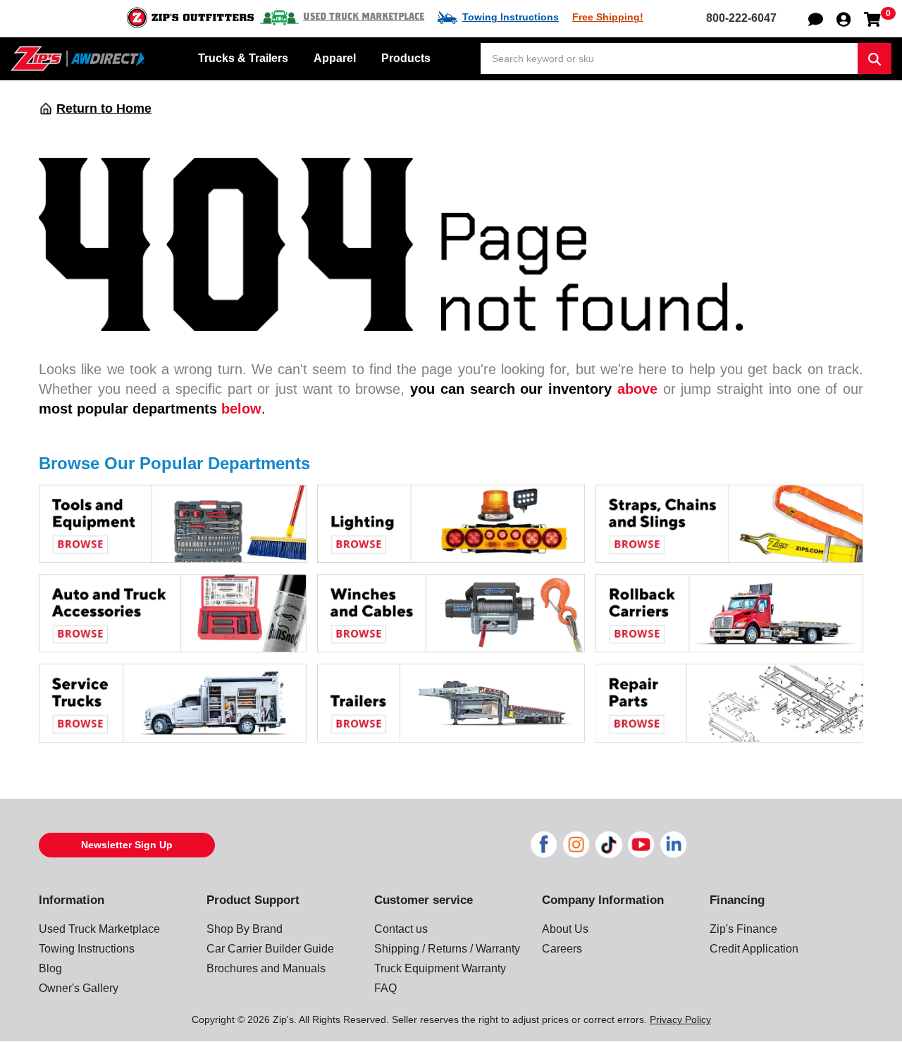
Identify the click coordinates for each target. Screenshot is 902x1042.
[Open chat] (815, 18)
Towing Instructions (510, 17)
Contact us (401, 929)
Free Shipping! (607, 17)
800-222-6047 (741, 18)
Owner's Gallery (78, 988)
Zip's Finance (743, 929)
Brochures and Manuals (266, 968)
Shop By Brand (244, 929)
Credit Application (754, 949)
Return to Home (104, 108)
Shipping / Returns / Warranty (447, 949)
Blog (50, 968)
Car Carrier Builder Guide (270, 949)
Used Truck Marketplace (363, 17)
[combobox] (669, 58)
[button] (843, 18)
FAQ (385, 988)
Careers (562, 949)
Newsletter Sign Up (127, 844)
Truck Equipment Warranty (440, 968)
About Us (565, 929)
